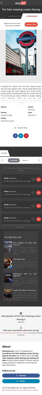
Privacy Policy (11, 390)
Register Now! (31, 24)
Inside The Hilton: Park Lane (24, 290)
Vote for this (22, 128)
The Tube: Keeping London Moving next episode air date (18, 225)
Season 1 (25, 160)
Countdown (14, 160)
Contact (35, 390)
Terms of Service (24, 390)
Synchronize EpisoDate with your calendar (14, 333)
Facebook (22, 375)
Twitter (22, 381)
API (3, 390)
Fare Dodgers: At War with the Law (25, 244)
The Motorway (19, 259)
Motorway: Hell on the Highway (25, 275)
